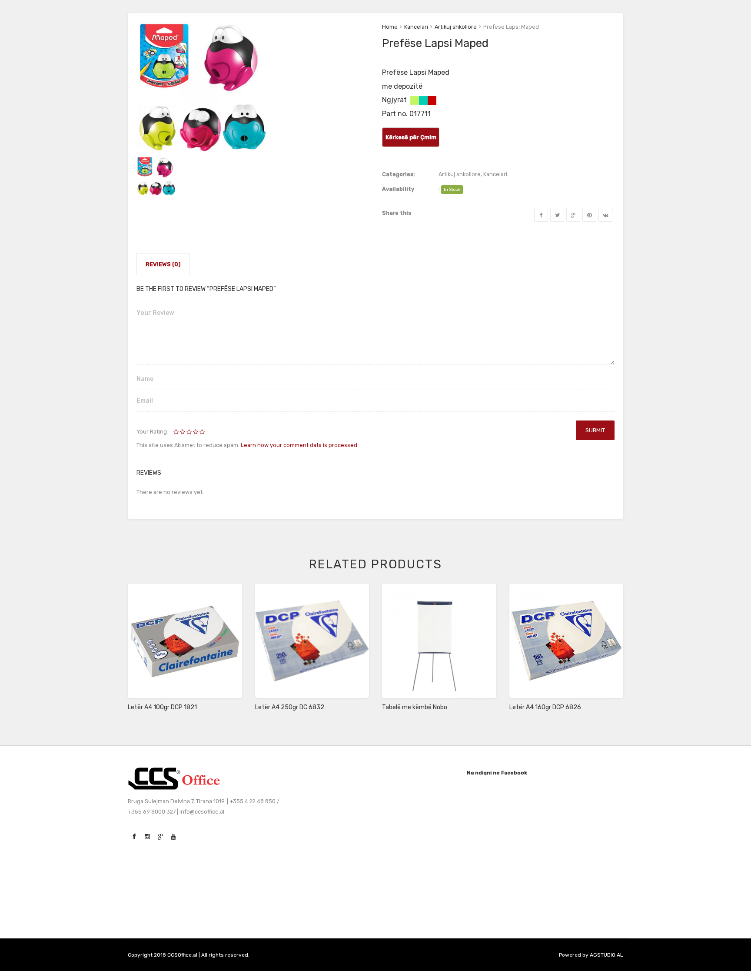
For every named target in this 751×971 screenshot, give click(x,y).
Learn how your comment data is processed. (300, 445)
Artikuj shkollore (456, 26)
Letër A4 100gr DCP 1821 (162, 707)
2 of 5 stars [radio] (179, 432)
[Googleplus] (573, 215)
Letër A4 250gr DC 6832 (289, 707)
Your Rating (151, 431)
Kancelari (416, 26)
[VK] (605, 215)
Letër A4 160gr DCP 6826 (545, 707)
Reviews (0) (163, 264)
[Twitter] (557, 215)
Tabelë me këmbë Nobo (414, 707)
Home (390, 26)
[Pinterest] (589, 215)
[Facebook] (541, 215)
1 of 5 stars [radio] (176, 432)
